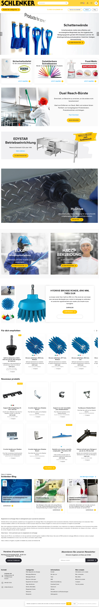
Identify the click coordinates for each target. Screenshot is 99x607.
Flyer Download (74, 115)
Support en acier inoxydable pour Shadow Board (62, 408)
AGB (52, 579)
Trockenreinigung (42, 498)
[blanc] (35, 355)
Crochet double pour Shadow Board (12, 450)
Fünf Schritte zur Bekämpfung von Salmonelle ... (15, 498)
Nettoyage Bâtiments (31, 574)
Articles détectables (30, 586)
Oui (69, 603)
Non (75, 603)
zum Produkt (69, 312)
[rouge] (34, 355)
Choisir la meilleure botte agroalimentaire (78, 498)
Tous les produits (79, 584)
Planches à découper (31, 579)
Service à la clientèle (75, 9)
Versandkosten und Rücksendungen (59, 591)
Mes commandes (79, 574)
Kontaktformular (14, 560)
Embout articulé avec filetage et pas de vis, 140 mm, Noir (87, 450)
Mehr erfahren (74, 120)
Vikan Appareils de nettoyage (33, 572)
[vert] (32, 355)
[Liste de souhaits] (91, 3)
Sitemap (52, 589)
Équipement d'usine (31, 589)
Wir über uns (54, 574)
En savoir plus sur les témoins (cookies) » (87, 603)
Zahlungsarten (54, 594)
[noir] (13, 405)
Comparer (12, 371)
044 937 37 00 (8, 582)
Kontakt (52, 572)
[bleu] (33, 355)
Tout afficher (48, 468)
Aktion (87, 9)
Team (52, 577)
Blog (95, 9)
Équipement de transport (32, 582)
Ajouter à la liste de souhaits (69, 316)
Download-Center (55, 584)
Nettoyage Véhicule (30, 577)
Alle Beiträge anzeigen (87, 477)
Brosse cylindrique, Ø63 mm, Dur (80, 358)
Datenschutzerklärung (56, 582)
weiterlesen (7, 506)
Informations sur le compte (81, 572)
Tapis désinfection (30, 584)
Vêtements (28, 591)
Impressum (53, 586)
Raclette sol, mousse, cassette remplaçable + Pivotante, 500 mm (61, 451)
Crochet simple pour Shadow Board (37, 408)
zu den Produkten (20, 155)
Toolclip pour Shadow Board (86, 408)
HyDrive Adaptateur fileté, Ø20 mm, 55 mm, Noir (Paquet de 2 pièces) (12, 359)
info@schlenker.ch (8, 587)
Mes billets (78, 577)
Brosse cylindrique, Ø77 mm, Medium (57, 358)
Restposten (28, 594)
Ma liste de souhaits (80, 579)
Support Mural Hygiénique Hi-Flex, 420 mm (12, 408)
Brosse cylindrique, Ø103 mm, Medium (35, 358)
